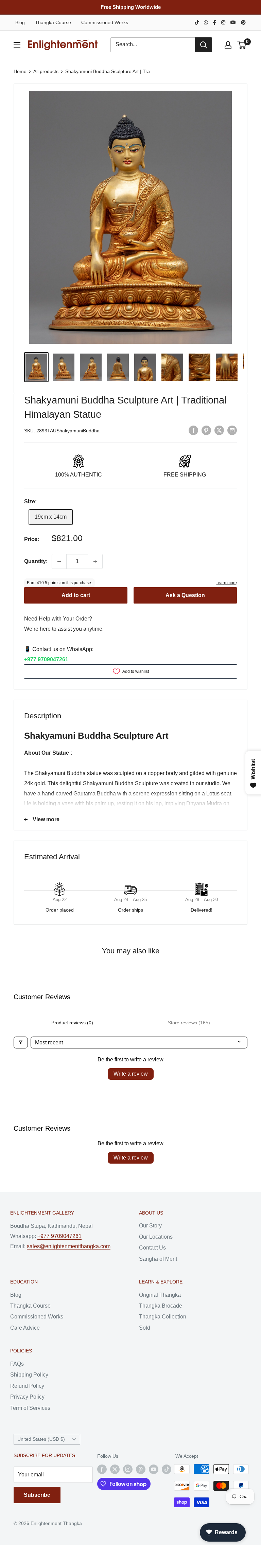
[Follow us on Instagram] (128, 1469)
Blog (20, 22)
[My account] (228, 45)
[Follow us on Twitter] (115, 1469)
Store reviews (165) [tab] (189, 1022)
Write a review (131, 1074)
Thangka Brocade (160, 1306)
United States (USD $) (41, 1439)
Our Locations (156, 1237)
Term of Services (30, 1408)
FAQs (17, 1364)
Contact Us (152, 1248)
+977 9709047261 (46, 659)
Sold (144, 1328)
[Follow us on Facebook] (102, 1469)
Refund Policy (27, 1386)
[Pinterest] (243, 22)
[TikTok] (197, 22)
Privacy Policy (27, 1397)
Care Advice (25, 1328)
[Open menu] (17, 45)
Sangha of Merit (158, 1259)
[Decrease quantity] (59, 561)
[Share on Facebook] (193, 430)
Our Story (150, 1225)
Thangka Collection (162, 1316)
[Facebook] (214, 22)
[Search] (203, 44)
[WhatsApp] (206, 22)
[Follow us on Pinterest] (140, 1469)
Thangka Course (53, 22)
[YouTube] (233, 22)
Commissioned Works (104, 22)
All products (45, 71)
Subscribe (37, 1495)
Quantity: (36, 561)
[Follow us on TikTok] (166, 1469)
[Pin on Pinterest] (206, 430)
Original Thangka (160, 1295)
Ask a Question (185, 595)
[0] (242, 45)
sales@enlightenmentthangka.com (68, 1246)
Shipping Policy (29, 1375)
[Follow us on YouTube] (153, 1469)
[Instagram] (223, 22)
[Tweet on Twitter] (219, 430)
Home (20, 71)
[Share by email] (232, 430)
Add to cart (76, 595)
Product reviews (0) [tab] (72, 1022)
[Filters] (21, 1042)
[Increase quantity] (95, 561)
